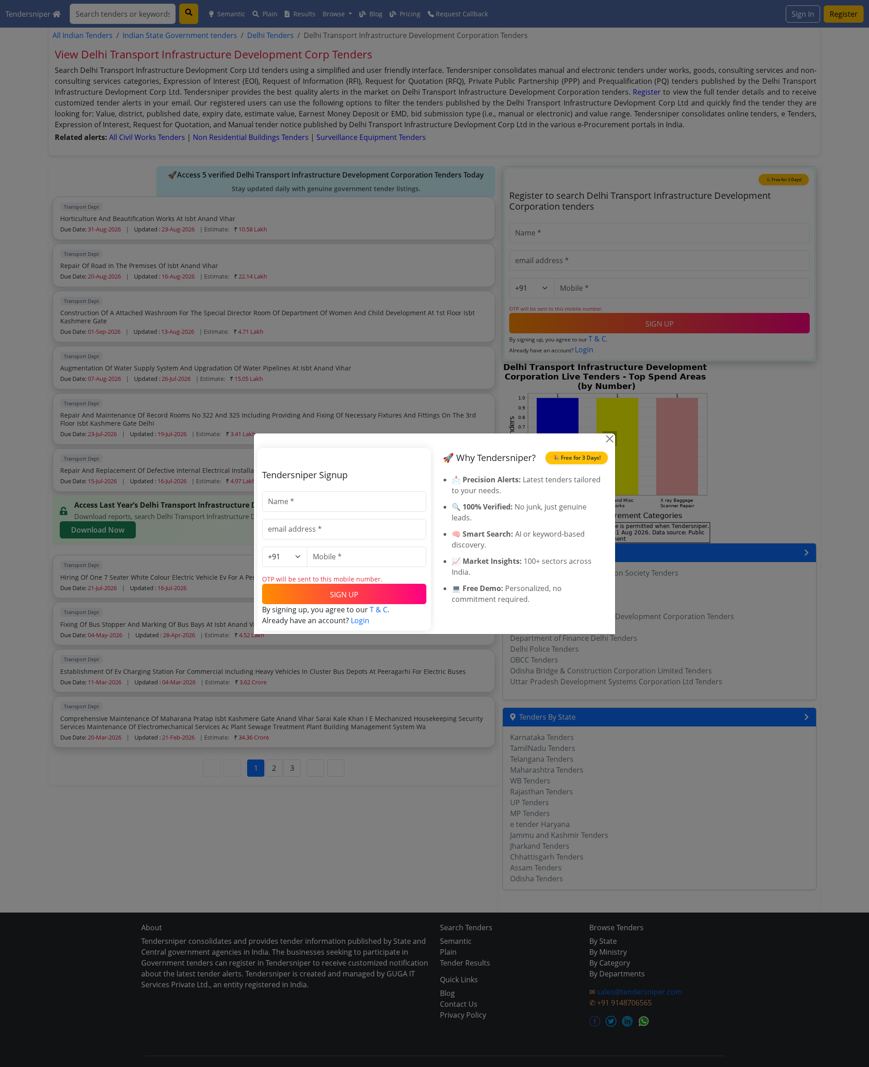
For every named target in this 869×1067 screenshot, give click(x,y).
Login (360, 620)
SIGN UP (344, 595)
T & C (378, 610)
